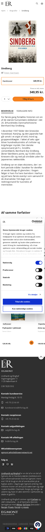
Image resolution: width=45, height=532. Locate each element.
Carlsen (34, 499)
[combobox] (6, 99)
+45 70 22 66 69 (12, 402)
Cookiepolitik (23, 523)
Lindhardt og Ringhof (10, 473)
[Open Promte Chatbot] (37, 524)
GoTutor (26, 504)
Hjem (3, 11)
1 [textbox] (4, 99)
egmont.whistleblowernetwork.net (16, 452)
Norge (4, 507)
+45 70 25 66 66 (12, 419)
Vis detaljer (33, 295)
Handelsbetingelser (10, 523)
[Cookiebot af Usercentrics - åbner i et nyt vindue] (32, 221)
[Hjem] (8, 3)
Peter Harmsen (11, 72)
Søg (37, 3)
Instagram (7, 464)
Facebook (3, 464)
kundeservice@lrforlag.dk (16, 407)
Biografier (13, 11)
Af (2, 72)
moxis (26, 507)
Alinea (19, 504)
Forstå (17, 507)
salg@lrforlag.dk (12, 430)
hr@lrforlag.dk (11, 441)
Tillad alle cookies (22, 302)
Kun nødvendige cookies (22, 309)
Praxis (11, 507)
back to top (41, 357)
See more (18, 322)
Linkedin (12, 464)
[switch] (38, 270)
